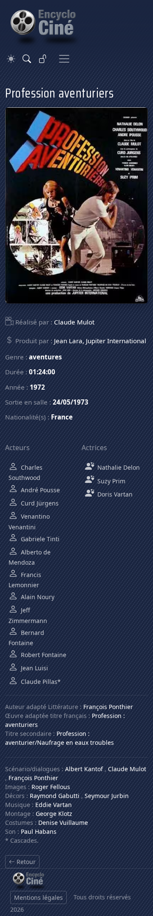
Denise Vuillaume (63, 822)
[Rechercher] (26, 58)
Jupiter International (116, 340)
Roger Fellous (50, 787)
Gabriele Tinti (39, 539)
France (62, 417)
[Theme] (11, 59)
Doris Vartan (114, 494)
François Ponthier (108, 707)
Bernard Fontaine (26, 638)
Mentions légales (38, 897)
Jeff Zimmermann (27, 615)
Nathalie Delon (118, 467)
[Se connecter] (43, 58)
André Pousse (39, 490)
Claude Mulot (74, 322)
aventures (45, 357)
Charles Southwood (25, 472)
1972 (37, 387)
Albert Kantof (84, 769)
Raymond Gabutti (54, 796)
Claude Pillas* (40, 682)
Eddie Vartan (53, 805)
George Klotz (54, 814)
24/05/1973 (70, 402)
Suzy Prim (110, 481)
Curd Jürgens (39, 503)
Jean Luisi (33, 668)
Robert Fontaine (42, 655)
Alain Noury (36, 597)
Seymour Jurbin (107, 796)
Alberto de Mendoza (29, 557)
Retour (25, 862)
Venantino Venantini (29, 521)
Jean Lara (68, 340)
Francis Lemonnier (24, 580)
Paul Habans (39, 831)
